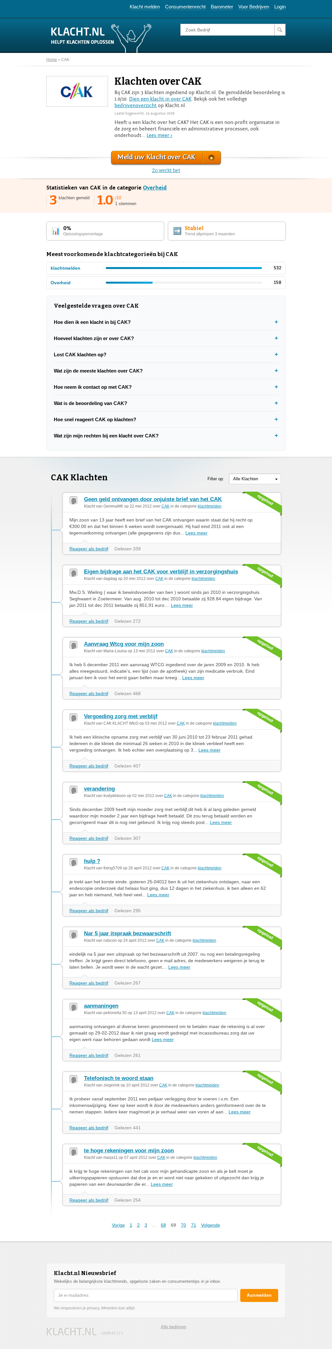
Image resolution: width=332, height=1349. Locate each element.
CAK (65, 59)
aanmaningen (101, 1006)
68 (163, 1225)
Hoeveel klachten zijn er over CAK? (94, 338)
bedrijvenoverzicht (135, 105)
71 (193, 1225)
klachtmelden (209, 506)
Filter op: (216, 478)
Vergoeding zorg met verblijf (121, 716)
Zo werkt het (166, 170)
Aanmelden (259, 1295)
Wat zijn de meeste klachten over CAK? (98, 371)
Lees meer (196, 532)
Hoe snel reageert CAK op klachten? (95, 419)
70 (183, 1225)
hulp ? (92, 861)
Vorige (118, 1225)
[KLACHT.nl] (101, 38)
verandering (99, 789)
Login (280, 6)
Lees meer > (159, 135)
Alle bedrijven (173, 1326)
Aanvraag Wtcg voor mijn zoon (124, 644)
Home (51, 59)
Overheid (155, 187)
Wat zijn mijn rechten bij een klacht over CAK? (106, 435)
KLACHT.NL (71, 1332)
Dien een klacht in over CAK (160, 99)
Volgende (210, 1225)
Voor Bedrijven (253, 6)
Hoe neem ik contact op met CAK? (93, 387)
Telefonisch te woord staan (118, 1078)
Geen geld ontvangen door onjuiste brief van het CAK (153, 499)
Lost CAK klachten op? (80, 354)
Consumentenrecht (185, 6)
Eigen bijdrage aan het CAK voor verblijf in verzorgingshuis (161, 572)
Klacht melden (145, 6)
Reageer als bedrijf (88, 548)
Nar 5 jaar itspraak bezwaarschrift (127, 933)
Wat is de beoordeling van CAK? (90, 403)
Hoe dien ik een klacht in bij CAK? (92, 322)
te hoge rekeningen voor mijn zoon (129, 1150)
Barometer (222, 6)
